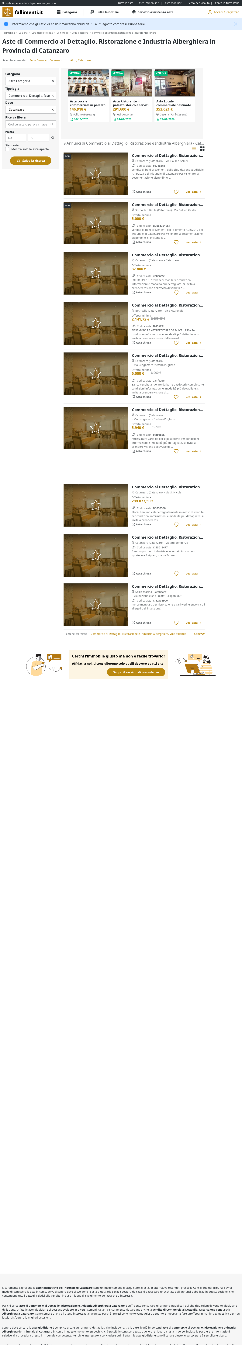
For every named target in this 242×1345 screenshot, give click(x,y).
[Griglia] (202, 148)
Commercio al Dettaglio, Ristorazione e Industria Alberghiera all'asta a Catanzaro (168, 155)
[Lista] (194, 148)
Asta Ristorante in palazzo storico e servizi (131, 103)
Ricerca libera (15, 117)
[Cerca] (52, 124)
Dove (9, 103)
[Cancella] (53, 81)
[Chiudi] (235, 24)
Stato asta (12, 145)
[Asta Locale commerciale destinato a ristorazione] (174, 83)
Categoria (12, 74)
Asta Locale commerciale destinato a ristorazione (173, 105)
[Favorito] (176, 192)
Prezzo (9, 132)
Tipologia (12, 89)
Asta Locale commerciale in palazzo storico (87, 105)
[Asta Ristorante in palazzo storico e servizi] (131, 83)
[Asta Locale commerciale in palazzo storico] (88, 83)
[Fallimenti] (23, 12)
